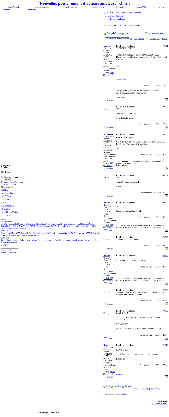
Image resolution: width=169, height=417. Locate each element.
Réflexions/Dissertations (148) (67, 226)
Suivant (127, 33)
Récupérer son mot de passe (12, 182)
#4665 (165, 203)
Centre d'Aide (141, 7)
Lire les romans (97, 7)
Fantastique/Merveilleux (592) (49, 224)
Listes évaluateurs (83, 240)
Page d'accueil (14, 7)
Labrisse (107, 46)
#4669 (165, 311)
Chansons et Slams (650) (11, 233)
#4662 (165, 107)
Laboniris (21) (6, 226)
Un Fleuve (120, 374)
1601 (112, 73)
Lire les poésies (70, 7)
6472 (112, 163)
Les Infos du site (7, 206)
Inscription (6, 9)
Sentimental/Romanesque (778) (13, 228)
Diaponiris (5, 209)
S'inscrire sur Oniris (8, 184)
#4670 (165, 345)
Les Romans (6, 199)
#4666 (165, 237)
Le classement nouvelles (31, 240)
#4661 (165, 46)
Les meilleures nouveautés (11, 240)
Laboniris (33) (26, 233)
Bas (108, 33)
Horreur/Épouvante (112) (71, 224)
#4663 (165, 134)
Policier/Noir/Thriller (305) (23, 226)
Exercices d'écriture (115, 16)
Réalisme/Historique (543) (44, 226)
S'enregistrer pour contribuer (156, 33)
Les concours (12, 242)
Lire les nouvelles (41, 7)
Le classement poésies (50, 240)
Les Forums (6, 202)
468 (151, 39)
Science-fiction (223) (87, 226)
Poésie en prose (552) (82, 233)
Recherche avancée (8, 252)
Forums (160, 7)
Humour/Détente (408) (90, 224)
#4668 (165, 290)
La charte (120, 7)
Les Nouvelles (7, 193)
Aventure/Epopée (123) (10, 224)
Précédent (117, 33)
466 (142, 39)
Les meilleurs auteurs (67, 240)
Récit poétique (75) (36, 235)
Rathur (106, 203)
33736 (112, 372)
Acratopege (108, 134)
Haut (108, 386)
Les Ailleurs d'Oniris (9, 212)
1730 (164, 39)
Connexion (31, 9)
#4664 (165, 175)
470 (158, 39)
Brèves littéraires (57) (28, 224)
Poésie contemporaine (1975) (61, 233)
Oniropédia (5, 215)
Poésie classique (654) (41, 233)
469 (154, 39)
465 (139, 39)
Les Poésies (6, 196)
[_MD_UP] (166, 99)
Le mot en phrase (117, 19)
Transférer (109, 100)
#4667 (165, 256)
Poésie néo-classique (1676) (18, 235)
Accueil (4, 190)
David (106, 345)
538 (111, 225)
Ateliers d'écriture (134, 13)
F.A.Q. (4, 219)
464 (135, 39)
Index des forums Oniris (116, 13)
